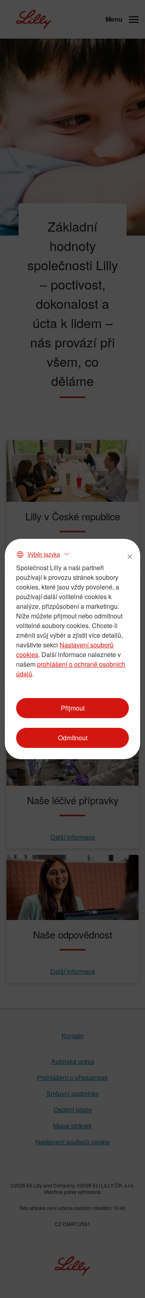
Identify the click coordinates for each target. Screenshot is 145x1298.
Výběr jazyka (43, 554)
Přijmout (73, 708)
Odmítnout (72, 737)
